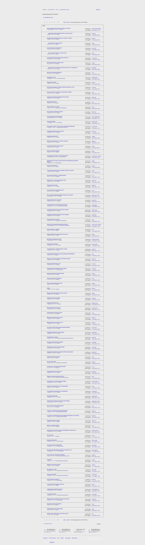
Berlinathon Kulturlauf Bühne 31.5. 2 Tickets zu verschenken (57, 141)
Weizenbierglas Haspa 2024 (51, 101)
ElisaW (49, 162)
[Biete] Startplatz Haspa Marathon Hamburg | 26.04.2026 (57, 293)
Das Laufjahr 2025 (50, 435)
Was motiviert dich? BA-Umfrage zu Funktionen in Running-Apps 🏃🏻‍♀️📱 (59, 449)
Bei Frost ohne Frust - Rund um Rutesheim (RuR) (55, 405)
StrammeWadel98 (50, 117)
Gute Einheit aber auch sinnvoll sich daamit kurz (66, 530)
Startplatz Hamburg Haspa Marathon (53, 356)
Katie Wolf (49, 470)
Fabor (48, 377)
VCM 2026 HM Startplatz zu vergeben (53, 420)
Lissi (49, 514)
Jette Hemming (50, 431)
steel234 (93, 249)
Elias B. (49, 235)
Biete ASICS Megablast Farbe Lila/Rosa (53, 307)
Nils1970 (49, 259)
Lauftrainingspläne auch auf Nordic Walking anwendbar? (57, 204)
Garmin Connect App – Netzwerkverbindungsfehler (56, 454)
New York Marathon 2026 (51, 361)
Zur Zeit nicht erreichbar (51, 121)
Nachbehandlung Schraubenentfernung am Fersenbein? (56, 268)
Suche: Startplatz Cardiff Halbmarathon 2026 (55, 111)
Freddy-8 (94, 298)
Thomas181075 (50, 382)
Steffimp (93, 141)
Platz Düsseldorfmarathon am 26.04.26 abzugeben (56, 346)
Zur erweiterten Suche (48, 17)
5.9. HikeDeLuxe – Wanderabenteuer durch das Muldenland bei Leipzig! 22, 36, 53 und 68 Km (63, 415)
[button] (60, 22)
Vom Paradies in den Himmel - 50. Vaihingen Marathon (56, 175)
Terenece (49, 34)
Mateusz (49, 318)
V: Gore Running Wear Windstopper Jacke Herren (55, 484)
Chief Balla (94, 342)
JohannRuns (49, 333)
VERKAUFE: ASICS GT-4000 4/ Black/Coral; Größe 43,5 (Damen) (57, 513)
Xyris (44, 532)
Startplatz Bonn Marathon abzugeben (53, 297)
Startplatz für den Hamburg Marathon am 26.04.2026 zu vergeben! (58, 258)
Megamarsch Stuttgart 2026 (52, 440)
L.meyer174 (49, 58)
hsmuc (49, 387)
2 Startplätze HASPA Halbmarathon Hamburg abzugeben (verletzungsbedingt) (60, 253)
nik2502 (49, 465)
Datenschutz (74, 538)
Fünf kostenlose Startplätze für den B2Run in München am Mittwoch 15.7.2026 (60, 87)
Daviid (49, 151)
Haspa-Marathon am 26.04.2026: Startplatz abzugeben (56, 381)
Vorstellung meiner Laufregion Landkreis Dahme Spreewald (57, 155)
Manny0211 (49, 352)
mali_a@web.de (95, 489)
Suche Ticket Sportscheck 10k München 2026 (54, 116)
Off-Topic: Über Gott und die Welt (64, 225)
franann (49, 274)
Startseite (45, 538)
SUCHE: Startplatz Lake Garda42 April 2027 (54, 47)
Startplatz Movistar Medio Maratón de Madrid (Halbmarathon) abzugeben (60, 351)
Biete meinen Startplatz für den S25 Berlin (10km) (55, 273)
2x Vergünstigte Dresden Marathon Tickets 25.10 (55, 131)
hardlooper (94, 445)
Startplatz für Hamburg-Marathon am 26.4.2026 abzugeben (57, 386)
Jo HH (49, 357)
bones (49, 107)
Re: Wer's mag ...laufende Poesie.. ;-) (81, 529)
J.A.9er (93, 146)
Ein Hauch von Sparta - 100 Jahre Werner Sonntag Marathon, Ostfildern (59, 92)
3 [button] (49, 22)
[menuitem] (98, 9)
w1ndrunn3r (49, 127)
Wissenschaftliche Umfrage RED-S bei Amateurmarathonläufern (58, 498)
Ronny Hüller (94, 440)
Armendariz (94, 494)
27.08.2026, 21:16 (63, 532)
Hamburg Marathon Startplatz (52, 244)
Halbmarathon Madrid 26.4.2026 (52, 302)
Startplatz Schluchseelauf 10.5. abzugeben (54, 199)
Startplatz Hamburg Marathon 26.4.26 (53, 263)
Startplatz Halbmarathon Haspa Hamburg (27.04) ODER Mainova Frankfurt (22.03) (61, 430)
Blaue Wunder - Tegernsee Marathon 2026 (54, 72)
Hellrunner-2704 (95, 195)
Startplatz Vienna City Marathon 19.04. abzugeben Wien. (58, 391)
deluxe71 (49, 455)
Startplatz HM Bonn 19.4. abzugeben (53, 229)
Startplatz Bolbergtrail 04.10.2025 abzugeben (55, 508)
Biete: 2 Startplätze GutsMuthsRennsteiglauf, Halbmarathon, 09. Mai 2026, (60, 195)
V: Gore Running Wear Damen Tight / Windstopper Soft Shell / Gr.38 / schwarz (60, 170)
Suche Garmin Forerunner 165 (52, 165)
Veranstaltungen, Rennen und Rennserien (62, 460)
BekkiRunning (50, 303)
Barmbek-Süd (95, 244)
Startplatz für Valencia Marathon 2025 (53, 464)
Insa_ (49, 230)
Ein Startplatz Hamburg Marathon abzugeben (55, 342)
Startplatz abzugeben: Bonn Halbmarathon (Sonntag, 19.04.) (57, 234)
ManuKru (49, 421)
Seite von (66, 22)
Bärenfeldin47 (50, 450)
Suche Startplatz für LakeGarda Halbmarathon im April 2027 (57, 57)
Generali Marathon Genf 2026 (52, 185)
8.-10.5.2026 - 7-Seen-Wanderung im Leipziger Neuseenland (57, 410)
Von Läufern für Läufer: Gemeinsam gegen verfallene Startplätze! (58, 327)
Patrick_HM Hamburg (51, 29)
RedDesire (90, 532)
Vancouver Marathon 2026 (51, 474)
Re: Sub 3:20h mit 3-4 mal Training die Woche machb (51, 529)
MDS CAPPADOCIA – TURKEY (52, 469)
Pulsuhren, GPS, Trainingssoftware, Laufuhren (62, 377)
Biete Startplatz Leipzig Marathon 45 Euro (54, 239)
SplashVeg (49, 215)
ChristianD (94, 347)
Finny (48, 509)
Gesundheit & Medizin (60, 269)
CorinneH (49, 269)
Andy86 (49, 362)
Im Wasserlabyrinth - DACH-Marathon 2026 (54, 312)
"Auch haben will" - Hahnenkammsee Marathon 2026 (56, 366)
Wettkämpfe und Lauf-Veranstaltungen (61, 107)
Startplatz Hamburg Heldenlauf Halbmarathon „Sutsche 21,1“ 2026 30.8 (59, 38)
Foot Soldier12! (76, 532)
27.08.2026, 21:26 (48, 532)
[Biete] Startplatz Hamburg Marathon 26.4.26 (55, 317)
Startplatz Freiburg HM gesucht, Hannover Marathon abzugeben (58, 400)
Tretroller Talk (60, 122)
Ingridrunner (49, 210)
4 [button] (51, 22)
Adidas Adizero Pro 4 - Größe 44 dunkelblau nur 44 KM (56, 180)
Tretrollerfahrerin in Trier (51, 77)
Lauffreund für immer (51, 156)
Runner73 (49, 181)
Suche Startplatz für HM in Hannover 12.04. (54, 371)
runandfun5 (49, 475)
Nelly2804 (49, 68)
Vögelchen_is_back (50, 401)
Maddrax (49, 411)
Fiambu (49, 284)
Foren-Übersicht (52, 538)
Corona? (79, 530)
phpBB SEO (52, 542)
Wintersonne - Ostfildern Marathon (53, 425)
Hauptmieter (94, 396)
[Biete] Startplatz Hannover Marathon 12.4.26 (55, 322)
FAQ (58, 538)
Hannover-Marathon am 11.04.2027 (53, 106)
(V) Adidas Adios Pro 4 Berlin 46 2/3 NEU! (55, 43)
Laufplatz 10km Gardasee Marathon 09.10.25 (55, 489)
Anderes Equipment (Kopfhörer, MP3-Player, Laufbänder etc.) (65, 338)
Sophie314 (94, 499)
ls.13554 (49, 264)
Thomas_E (49, 132)
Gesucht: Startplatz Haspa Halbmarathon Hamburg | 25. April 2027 (58, 28)
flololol (93, 293)
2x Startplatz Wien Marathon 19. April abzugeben (55, 332)
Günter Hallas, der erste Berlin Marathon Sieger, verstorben (57, 224)
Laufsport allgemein (63, 156)
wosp (48, 220)
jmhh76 (93, 38)
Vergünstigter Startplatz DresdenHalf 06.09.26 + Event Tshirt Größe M (60, 33)
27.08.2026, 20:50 (94, 532)
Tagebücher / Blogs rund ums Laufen (62, 127)
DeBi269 (49, 186)
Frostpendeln (49, 459)
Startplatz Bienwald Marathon (52, 395)
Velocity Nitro (50, 308)
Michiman (49, 112)
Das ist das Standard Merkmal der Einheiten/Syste (51, 530)
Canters (49, 460)
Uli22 (49, 102)
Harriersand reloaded (51, 225)
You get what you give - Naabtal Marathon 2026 (55, 190)
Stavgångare (49, 205)
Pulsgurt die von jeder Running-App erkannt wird (55, 376)
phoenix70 (49, 200)
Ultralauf (57, 284)
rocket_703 (49, 328)
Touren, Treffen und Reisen (61, 78)
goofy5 (49, 166)
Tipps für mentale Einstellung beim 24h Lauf (54, 283)
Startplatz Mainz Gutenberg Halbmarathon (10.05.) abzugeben (58, 214)
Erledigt (48, 288)
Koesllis (49, 83)
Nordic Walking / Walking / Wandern (63, 205)
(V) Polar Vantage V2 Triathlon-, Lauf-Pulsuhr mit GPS (57, 52)
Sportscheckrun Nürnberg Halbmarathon (54, 503)
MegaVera (49, 372)
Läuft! (49, 44)
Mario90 (49, 480)
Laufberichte (57, 73)
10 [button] (57, 22)
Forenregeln (67, 538)
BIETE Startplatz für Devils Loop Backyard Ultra (55, 62)
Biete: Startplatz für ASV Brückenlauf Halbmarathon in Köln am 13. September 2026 (62, 67)
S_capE (49, 63)
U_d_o (49, 73)
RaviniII (49, 289)
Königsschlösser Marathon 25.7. (52, 136)
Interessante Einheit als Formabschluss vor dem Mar (95, 530)
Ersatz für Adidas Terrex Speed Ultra (53, 479)
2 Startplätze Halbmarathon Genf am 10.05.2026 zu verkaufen (57, 209)
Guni (48, 254)
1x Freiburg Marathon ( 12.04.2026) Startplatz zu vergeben (57, 248)
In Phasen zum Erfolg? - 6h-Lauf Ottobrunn (54, 278)
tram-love (49, 88)
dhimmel (49, 338)
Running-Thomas (95, 239)
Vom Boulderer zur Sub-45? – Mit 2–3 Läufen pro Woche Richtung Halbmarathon (61, 126)
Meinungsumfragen (58, 162)
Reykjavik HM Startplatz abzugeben (53, 150)
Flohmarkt (61, 29)
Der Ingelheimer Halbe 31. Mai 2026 (53, 219)
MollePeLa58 (50, 78)
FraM (48, 504)
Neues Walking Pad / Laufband (52, 337)
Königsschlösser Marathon (51, 82)
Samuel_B (94, 97)
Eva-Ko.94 (94, 48)
